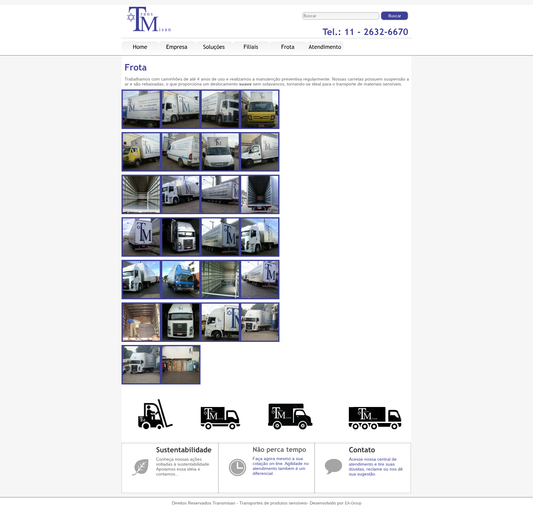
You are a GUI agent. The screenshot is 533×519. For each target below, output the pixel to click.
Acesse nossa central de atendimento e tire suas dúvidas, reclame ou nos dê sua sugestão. (376, 466)
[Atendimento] (325, 47)
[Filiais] (251, 47)
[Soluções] (214, 47)
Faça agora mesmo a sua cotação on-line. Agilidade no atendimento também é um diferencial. (281, 466)
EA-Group (353, 503)
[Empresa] (177, 47)
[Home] (140, 47)
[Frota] (288, 47)
